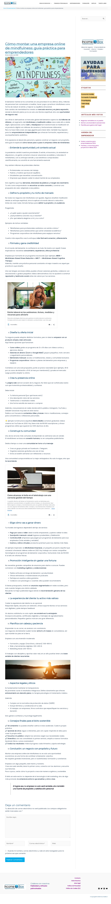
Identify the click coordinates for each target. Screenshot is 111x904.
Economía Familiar (87, 94)
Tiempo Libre (102, 3)
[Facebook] (99, 888)
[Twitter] (101, 888)
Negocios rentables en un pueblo (92, 121)
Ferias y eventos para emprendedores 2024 (88, 142)
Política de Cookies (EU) (73, 888)
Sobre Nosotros (75, 881)
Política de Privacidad (74, 886)
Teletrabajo (85, 104)
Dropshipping (86, 100)
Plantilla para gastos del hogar (91, 125)
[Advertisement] (37, 29)
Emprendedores (75, 3)
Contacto (77, 878)
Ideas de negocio (44, 3)
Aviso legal (77, 883)
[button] (51, 3)
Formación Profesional (89, 97)
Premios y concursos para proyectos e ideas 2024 (90, 146)
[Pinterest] (104, 888)
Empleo (93, 3)
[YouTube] (107, 888)
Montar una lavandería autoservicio (93, 123)
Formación (85, 3)
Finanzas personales (61, 3)
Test (82, 107)
